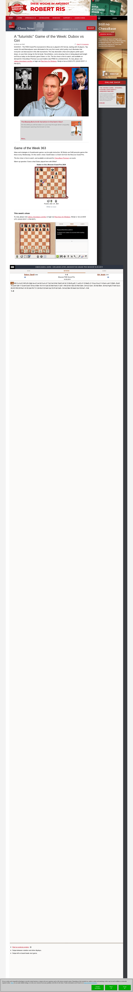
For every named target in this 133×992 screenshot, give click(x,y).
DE (70, 29)
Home (19, 18)
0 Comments (85, 44)
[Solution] (51, 201)
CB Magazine (44, 18)
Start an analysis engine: (20, 947)
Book (28, 271)
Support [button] (67, 18)
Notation (66, 271)
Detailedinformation (97, 987)
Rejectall (111, 987)
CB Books (56, 18)
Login (115, 18)
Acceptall (124, 987)
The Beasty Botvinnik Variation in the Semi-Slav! (42, 122)
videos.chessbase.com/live (23, 61)
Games (104, 271)
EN (72, 29)
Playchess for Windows (49, 61)
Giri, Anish (101, 274)
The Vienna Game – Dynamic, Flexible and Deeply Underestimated (111, 89)
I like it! (79, 44)
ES (75, 29)
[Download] (56, 201)
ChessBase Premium (61, 158)
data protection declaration (90, 983)
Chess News (26, 28)
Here (12, 983)
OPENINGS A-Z (30, 18)
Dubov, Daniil (29, 274)
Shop (11, 18)
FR (77, 29)
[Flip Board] (48, 201)
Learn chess (80, 18)
